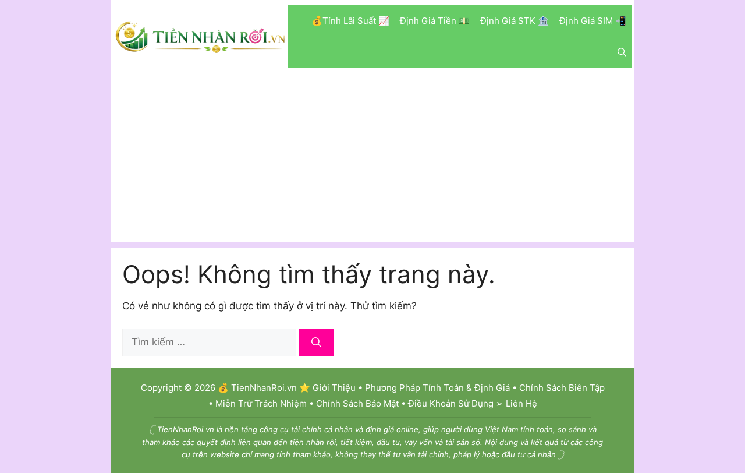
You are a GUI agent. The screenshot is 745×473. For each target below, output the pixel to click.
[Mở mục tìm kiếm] (622, 52)
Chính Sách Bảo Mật (357, 403)
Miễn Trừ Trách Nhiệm (261, 403)
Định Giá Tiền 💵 (435, 20)
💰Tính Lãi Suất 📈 (350, 20)
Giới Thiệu (334, 387)
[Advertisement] (372, 160)
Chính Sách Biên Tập (562, 387)
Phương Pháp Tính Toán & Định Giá (437, 387)
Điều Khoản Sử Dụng (451, 403)
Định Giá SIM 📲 (592, 20)
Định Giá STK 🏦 (514, 20)
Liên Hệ (521, 403)
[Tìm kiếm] (316, 342)
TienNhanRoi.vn (264, 387)
